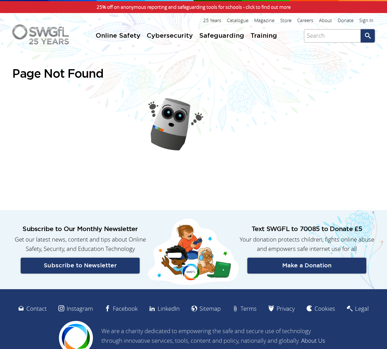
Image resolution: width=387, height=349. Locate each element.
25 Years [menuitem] (212, 20)
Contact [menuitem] (36, 308)
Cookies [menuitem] (324, 308)
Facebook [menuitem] (125, 308)
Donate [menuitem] (346, 20)
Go (368, 36)
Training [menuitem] (263, 36)
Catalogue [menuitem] (237, 20)
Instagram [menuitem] (80, 308)
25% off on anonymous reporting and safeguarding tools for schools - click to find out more (194, 7)
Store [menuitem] (286, 20)
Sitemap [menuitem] (210, 308)
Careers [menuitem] (305, 20)
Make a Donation (306, 265)
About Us (313, 340)
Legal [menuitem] (362, 308)
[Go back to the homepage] (40, 34)
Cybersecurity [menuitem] (170, 36)
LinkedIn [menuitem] (169, 308)
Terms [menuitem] (249, 308)
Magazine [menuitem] (264, 20)
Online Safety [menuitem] (118, 36)
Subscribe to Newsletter (80, 265)
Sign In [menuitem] (366, 20)
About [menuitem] (325, 20)
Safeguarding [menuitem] (221, 36)
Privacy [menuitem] (286, 308)
